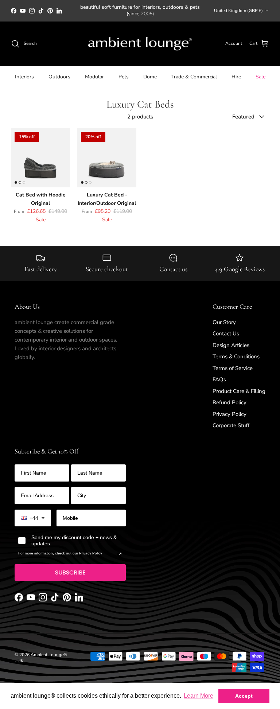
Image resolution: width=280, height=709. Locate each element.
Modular (94, 76)
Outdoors (59, 76)
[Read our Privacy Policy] (119, 554)
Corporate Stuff (231, 425)
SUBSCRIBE (70, 572)
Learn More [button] (198, 696)
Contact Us (226, 333)
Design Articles (231, 345)
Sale (260, 76)
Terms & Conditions (236, 356)
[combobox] (33, 518)
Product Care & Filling (239, 391)
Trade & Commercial (194, 76)
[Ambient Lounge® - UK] (140, 44)
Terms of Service (233, 368)
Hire (236, 76)
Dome (150, 76)
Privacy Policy (229, 414)
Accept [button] (244, 696)
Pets (123, 76)
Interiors (24, 76)
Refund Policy (229, 402)
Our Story (224, 322)
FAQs (219, 379)
